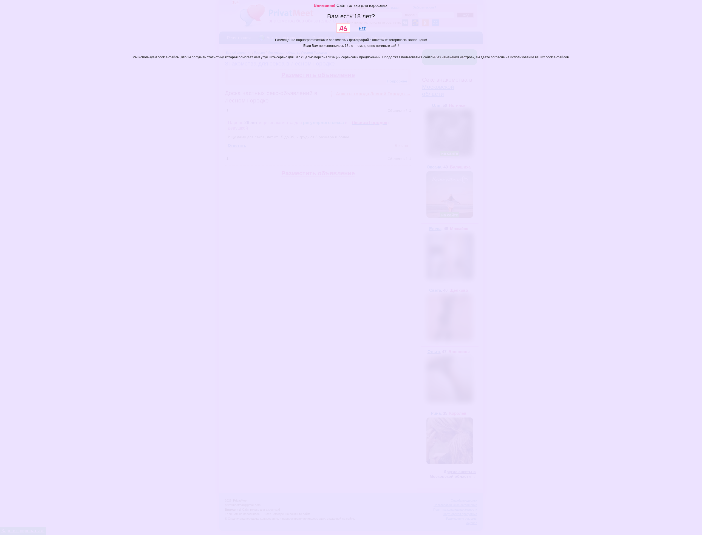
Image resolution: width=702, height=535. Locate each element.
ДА (343, 28)
